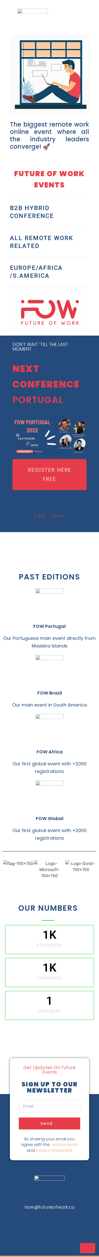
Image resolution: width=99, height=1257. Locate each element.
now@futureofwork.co (49, 1207)
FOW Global (49, 818)
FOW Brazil (49, 693)
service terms (65, 1145)
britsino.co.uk (49, 1217)
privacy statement (54, 1150)
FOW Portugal (49, 626)
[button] (49, 474)
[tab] (49, 212)
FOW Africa (50, 752)
